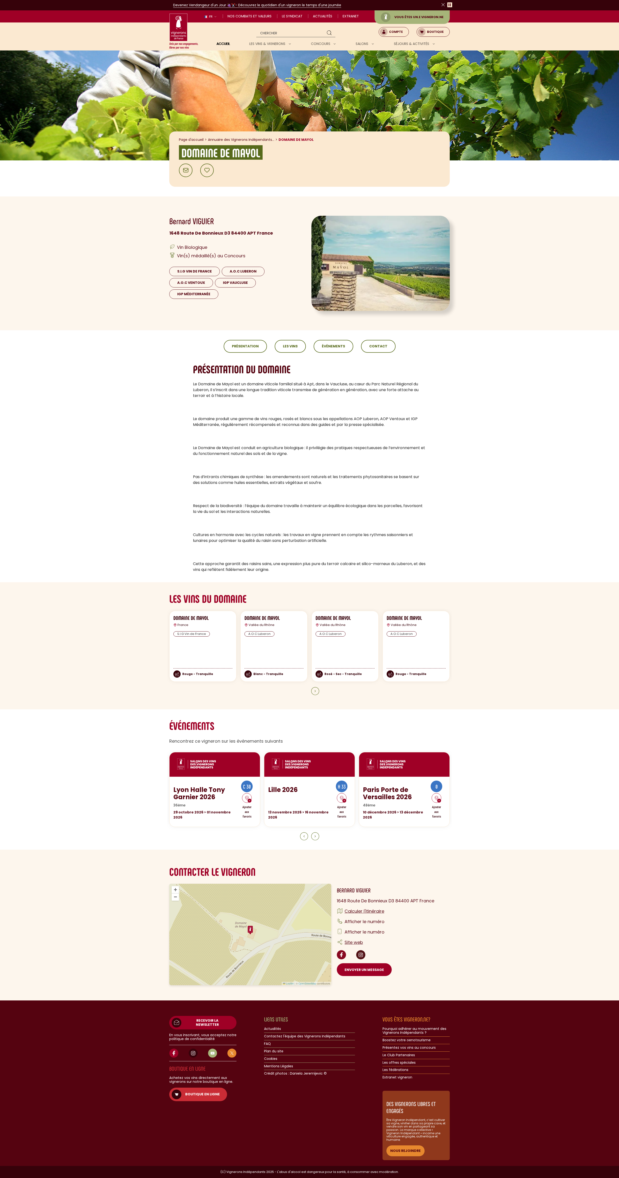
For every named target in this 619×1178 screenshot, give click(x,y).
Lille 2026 (283, 789)
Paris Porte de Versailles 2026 (387, 793)
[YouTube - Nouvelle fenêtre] (212, 1053)
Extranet (351, 16)
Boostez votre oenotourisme (407, 1040)
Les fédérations (395, 1070)
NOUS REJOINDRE (405, 1150)
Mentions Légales (278, 1066)
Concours (321, 43)
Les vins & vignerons (267, 43)
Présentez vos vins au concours (409, 1048)
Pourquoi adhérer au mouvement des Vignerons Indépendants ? (414, 1031)
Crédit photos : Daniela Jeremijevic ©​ (295, 1074)
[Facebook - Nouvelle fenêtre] (341, 954)
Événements (333, 346)
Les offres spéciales (399, 1063)
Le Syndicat (292, 16)
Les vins (290, 346)
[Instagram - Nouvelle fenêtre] (360, 954)
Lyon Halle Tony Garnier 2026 (199, 793)
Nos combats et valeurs (250, 16)
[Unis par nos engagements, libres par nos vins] (183, 31)
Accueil (223, 43)
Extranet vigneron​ (397, 1077)
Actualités (322, 16)
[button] (250, 930)
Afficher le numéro (364, 922)
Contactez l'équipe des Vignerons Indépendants (304, 1036)
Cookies (270, 1059)
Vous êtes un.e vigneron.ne (418, 17)
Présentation (245, 346)
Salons (362, 43)
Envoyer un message (364, 969)
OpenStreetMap (307, 983)
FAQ (267, 1044)
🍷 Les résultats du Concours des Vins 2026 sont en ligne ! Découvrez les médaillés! (304, 5)
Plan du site (273, 1051)
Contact (378, 346)
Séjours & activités (412, 43)
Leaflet (289, 983)
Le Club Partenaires (399, 1055)
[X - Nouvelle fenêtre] (231, 1053)
